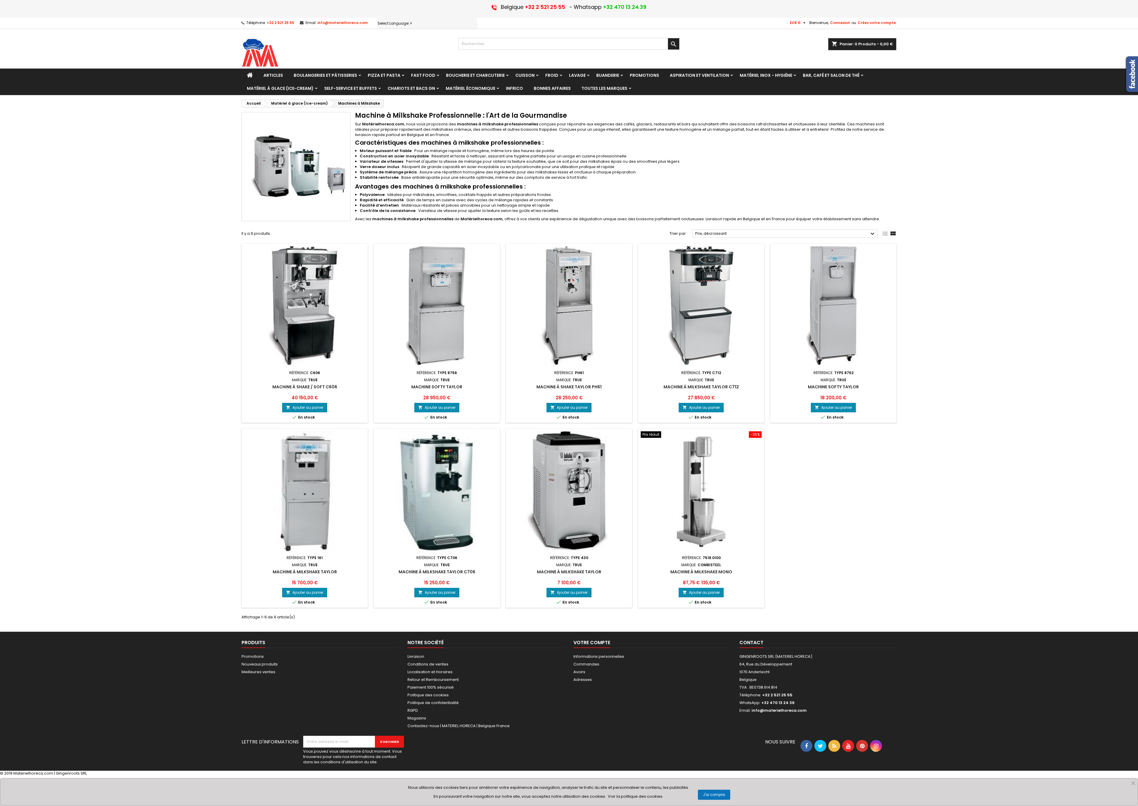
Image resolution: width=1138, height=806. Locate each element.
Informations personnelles (598, 656)
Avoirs (579, 672)
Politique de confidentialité (433, 703)
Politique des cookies (428, 695)
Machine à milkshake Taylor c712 (701, 387)
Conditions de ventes (427, 664)
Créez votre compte (877, 22)
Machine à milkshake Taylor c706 (437, 572)
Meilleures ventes (258, 672)
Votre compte (591, 642)
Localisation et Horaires (430, 672)
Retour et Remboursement (433, 679)
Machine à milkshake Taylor (305, 572)
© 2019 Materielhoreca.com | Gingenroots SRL (43, 773)
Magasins (416, 718)
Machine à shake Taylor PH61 (569, 387)
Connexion (840, 22)
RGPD (412, 710)
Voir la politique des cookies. (635, 796)
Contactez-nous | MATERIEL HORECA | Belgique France (458, 726)
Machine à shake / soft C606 (304, 387)
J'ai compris (714, 794)
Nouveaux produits (260, 664)
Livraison (415, 656)
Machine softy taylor (436, 387)
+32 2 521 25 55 (280, 22)
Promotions (253, 656)
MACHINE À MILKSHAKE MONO (701, 572)
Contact (751, 642)
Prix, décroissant (785, 233)
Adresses (582, 679)
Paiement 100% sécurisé (430, 687)
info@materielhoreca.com (342, 22)
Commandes (586, 664)
